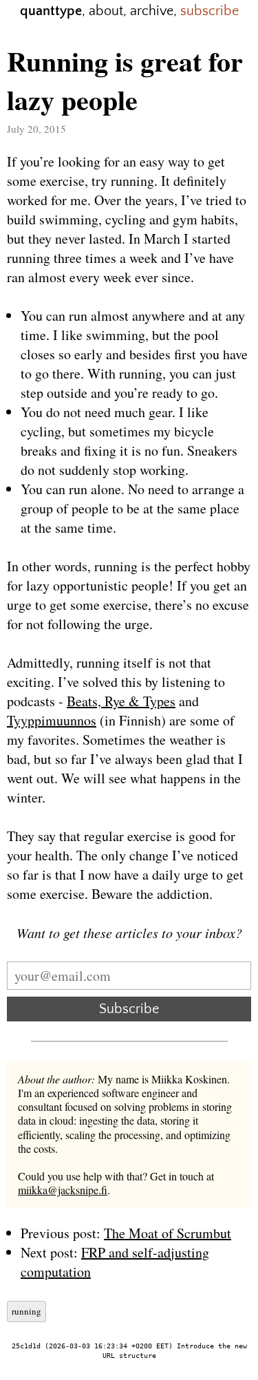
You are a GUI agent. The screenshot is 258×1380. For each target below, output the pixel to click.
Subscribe (129, 1009)
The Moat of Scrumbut (167, 1233)
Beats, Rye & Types (121, 701)
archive (151, 11)
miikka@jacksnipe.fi (62, 1189)
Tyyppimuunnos (51, 720)
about (106, 11)
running (26, 1311)
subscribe (209, 11)
